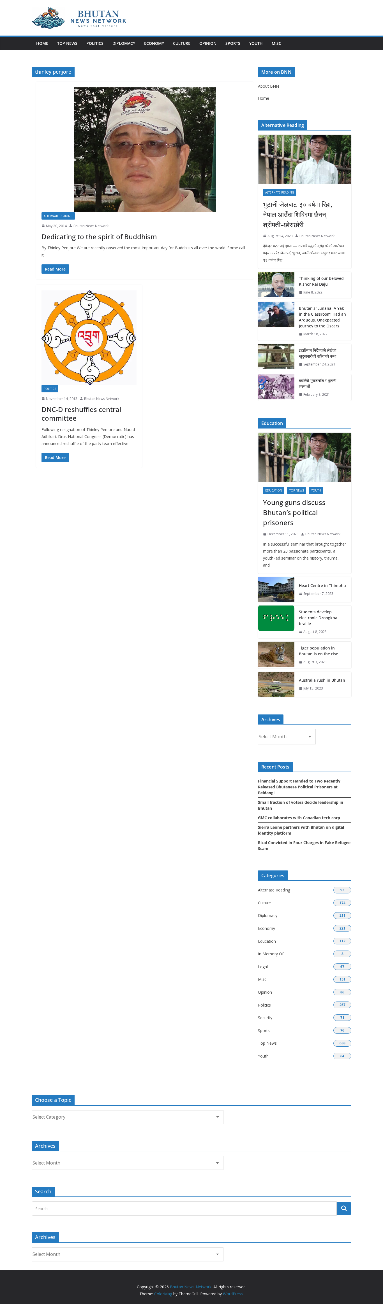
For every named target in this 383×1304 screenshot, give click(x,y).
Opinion (207, 43)
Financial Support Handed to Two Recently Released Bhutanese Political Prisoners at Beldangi (299, 786)
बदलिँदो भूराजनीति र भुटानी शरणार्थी (317, 383)
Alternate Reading (58, 216)
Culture (181, 43)
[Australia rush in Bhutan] (276, 684)
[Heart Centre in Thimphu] (276, 589)
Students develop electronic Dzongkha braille (318, 617)
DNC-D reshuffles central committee (81, 414)
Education (273, 490)
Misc (276, 43)
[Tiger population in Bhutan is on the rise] (276, 655)
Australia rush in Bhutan (322, 680)
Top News (67, 43)
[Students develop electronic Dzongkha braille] (276, 622)
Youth (256, 43)
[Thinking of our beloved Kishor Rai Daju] (276, 285)
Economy (154, 43)
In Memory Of (270, 953)
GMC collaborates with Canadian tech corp (299, 817)
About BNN (268, 86)
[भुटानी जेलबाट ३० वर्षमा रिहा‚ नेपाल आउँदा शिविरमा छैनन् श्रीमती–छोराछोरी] (304, 159)
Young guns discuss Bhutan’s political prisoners (294, 512)
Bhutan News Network (91, 225)
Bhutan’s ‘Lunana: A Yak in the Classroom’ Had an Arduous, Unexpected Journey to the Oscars (322, 317)
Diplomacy (123, 43)
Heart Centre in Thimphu (322, 585)
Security (265, 1017)
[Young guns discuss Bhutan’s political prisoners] (304, 457)
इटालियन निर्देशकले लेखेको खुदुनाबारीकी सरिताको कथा (317, 353)
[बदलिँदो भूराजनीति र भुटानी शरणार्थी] (276, 387)
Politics (94, 43)
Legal (263, 966)
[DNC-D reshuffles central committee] (89, 337)
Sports (232, 43)
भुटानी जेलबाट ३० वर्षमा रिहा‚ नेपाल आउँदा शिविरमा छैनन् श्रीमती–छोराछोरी (297, 214)
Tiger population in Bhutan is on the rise (318, 650)
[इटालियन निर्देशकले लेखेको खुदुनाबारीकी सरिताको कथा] (276, 357)
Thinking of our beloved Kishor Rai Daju (321, 281)
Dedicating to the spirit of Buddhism (99, 236)
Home (42, 43)
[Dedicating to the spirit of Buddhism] (144, 149)
